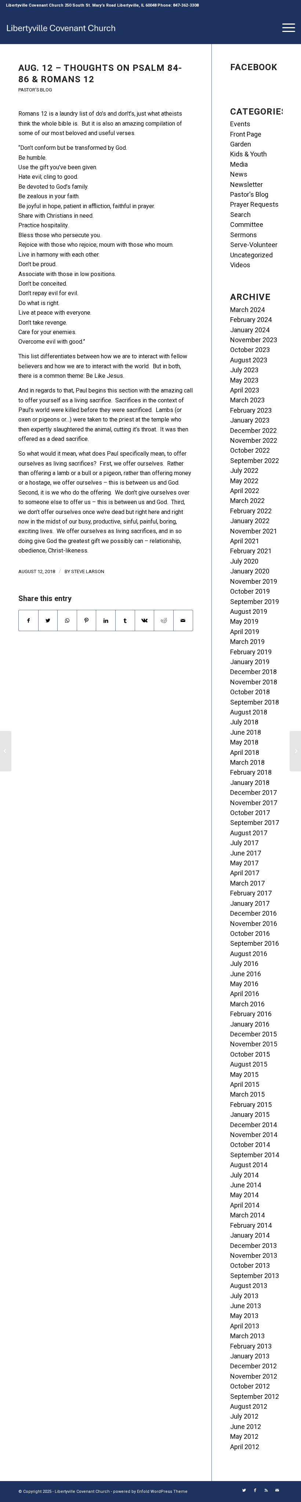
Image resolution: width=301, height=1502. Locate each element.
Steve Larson (87, 571)
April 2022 (244, 491)
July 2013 (244, 1296)
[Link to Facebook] (255, 1490)
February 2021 (251, 551)
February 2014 (251, 1225)
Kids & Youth (248, 154)
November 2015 (253, 1044)
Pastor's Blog (35, 90)
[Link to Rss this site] (266, 1490)
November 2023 (253, 340)
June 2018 (245, 732)
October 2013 (250, 1265)
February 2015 (251, 1104)
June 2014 (245, 1185)
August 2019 (248, 611)
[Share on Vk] (144, 620)
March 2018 (247, 762)
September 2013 (254, 1276)
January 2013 (249, 1356)
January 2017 (249, 903)
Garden (240, 144)
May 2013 (244, 1316)
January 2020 (249, 571)
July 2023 (244, 370)
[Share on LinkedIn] (105, 620)
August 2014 (248, 1165)
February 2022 (251, 511)
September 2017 (254, 822)
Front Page (245, 134)
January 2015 (249, 1114)
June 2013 (245, 1306)
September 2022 (254, 460)
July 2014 (244, 1175)
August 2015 (248, 1064)
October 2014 (250, 1144)
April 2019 (244, 632)
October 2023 (250, 350)
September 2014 (254, 1155)
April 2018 (244, 752)
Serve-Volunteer (254, 245)
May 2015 (244, 1074)
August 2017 (248, 833)
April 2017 (244, 873)
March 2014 (247, 1215)
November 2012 (253, 1376)
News (238, 174)
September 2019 (254, 601)
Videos (240, 265)
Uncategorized (251, 255)
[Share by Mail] (183, 620)
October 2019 (250, 591)
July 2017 (244, 843)
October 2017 (250, 813)
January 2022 (249, 521)
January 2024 (249, 330)
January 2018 (249, 782)
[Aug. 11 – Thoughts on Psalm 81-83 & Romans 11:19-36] (5, 751)
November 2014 (253, 1135)
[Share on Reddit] (163, 620)
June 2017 (245, 853)
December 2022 (253, 430)
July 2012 (244, 1416)
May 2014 (244, 1195)
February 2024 (251, 319)
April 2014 (244, 1205)
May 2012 (244, 1436)
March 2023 (247, 400)
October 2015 (250, 1054)
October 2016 (250, 933)
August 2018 (248, 712)
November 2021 (253, 531)
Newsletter (246, 184)
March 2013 (247, 1336)
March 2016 (247, 1004)
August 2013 (248, 1285)
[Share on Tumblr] (125, 620)
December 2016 (253, 913)
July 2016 (244, 963)
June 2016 (245, 974)
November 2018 (253, 682)
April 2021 (244, 541)
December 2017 (253, 792)
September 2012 (254, 1396)
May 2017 (244, 863)
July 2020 (244, 561)
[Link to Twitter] (244, 1490)
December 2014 (253, 1125)
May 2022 (244, 481)
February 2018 (251, 772)
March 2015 (247, 1094)
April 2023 (244, 390)
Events (240, 124)
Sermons (243, 235)
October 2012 (250, 1386)
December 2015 (253, 1034)
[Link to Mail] (277, 1490)
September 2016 (254, 943)
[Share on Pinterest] (86, 620)
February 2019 (251, 652)
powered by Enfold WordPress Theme (150, 1491)
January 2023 (249, 420)
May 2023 (244, 380)
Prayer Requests (254, 204)
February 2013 (251, 1346)
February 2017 (251, 893)
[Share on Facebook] (28, 620)
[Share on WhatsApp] (67, 620)
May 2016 (244, 984)
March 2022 (247, 500)
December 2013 (253, 1245)
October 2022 (250, 450)
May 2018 (244, 742)
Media (239, 164)
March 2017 (247, 883)
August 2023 (248, 360)
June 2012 (245, 1426)
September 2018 (254, 702)
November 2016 (253, 923)
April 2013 (244, 1326)
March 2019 (247, 641)
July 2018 (244, 722)
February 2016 (251, 1014)
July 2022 (244, 470)
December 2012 (253, 1366)
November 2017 (253, 803)
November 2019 (253, 581)
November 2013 (253, 1255)
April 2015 (244, 1084)
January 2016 (249, 1024)
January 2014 (249, 1235)
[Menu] (285, 27)
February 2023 (251, 410)
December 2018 (253, 672)
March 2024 (247, 310)
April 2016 (244, 994)
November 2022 (253, 440)
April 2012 (244, 1447)
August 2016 (248, 954)
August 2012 (248, 1406)
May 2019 (244, 621)
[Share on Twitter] (48, 620)
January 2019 (249, 662)
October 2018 (250, 692)
